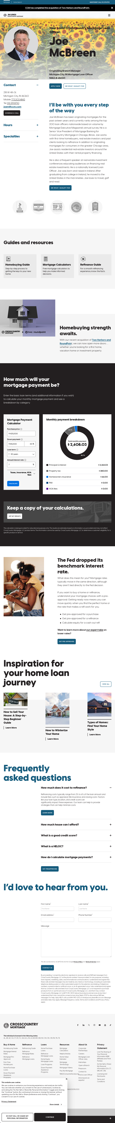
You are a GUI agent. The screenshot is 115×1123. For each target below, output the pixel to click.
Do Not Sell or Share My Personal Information (17, 1117)
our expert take (94, 629)
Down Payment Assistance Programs (9, 1075)
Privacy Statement (9, 1101)
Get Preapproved (50, 869)
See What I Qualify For (74, 86)
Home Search (17, 2)
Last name (84, 904)
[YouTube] (100, 1025)
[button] (21, 85)
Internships (82, 1062)
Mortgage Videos (66, 1068)
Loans (44, 1044)
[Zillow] (105, 1025)
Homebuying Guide (11, 1048)
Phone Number (86, 914)
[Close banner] (66, 1079)
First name (46, 904)
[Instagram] (94, 1025)
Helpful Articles (65, 1054)
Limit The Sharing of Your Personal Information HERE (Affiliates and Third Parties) (104, 1056)
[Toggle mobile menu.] (109, 15)
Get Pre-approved (66, 641)
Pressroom (82, 1068)
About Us (83, 1044)
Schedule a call (12, 113)
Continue (50, 1117)
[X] (89, 1025)
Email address (47, 914)
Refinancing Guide (29, 1048)
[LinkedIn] (83, 1025)
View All (105, 684)
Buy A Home (9, 1044)
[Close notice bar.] (112, 8)
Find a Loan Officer (85, 1075)
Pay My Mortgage (66, 1071)
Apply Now (55, 86)
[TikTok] (110, 1025)
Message (45, 926)
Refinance (27, 1044)
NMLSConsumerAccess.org (69, 1074)
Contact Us (82, 1072)
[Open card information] (110, 1118)
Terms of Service (91, 962)
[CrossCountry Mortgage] (13, 15)
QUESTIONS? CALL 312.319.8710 (100, 2)
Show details (54, 1104)
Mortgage (7, 2)
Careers (81, 1054)
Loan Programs (46, 1064)
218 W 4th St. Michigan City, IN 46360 (16, 94)
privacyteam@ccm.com (95, 997)
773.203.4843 (18, 99)
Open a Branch (84, 1065)
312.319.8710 (13, 103)
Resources (64, 1044)
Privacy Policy (78, 962)
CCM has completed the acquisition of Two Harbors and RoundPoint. (57, 8)
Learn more (47, 813)
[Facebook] (78, 1025)
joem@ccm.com (12, 106)
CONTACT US (47, 968)
